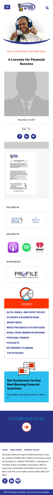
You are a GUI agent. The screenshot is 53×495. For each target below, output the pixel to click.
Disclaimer (16, 450)
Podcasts (13, 342)
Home (9, 51)
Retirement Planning (20, 348)
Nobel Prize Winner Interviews (26, 332)
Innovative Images (41, 492)
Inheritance (14, 322)
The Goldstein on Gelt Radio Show (29, 51)
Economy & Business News (23, 317)
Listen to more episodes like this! (26, 418)
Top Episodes (15, 353)
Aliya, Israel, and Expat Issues (26, 312)
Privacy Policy (32, 450)
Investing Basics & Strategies (26, 327)
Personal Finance (18, 337)
